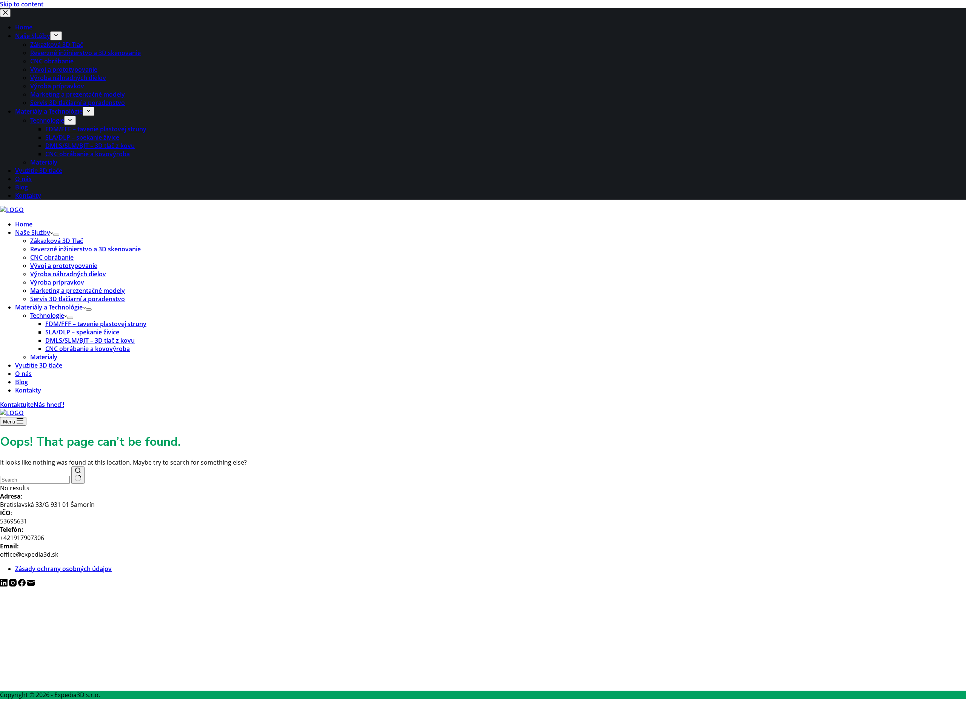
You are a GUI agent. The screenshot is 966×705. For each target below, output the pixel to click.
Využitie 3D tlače (38, 365)
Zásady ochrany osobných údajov (63, 569)
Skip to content (21, 4)
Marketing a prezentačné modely (77, 290)
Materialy (43, 357)
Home (23, 224)
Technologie (47, 315)
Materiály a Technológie (49, 307)
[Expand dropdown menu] (56, 235)
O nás (23, 373)
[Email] (31, 584)
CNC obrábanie (52, 257)
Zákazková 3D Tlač (56, 241)
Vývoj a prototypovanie (63, 266)
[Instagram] (13, 584)
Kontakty (28, 390)
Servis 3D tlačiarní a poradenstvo (77, 299)
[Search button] (78, 475)
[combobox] (35, 480)
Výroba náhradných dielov (68, 274)
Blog (21, 382)
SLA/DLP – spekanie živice (82, 332)
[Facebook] (22, 584)
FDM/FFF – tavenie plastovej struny (95, 324)
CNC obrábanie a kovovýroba (87, 349)
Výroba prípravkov (57, 282)
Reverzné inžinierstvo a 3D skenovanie (85, 249)
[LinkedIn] (4, 584)
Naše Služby (32, 232)
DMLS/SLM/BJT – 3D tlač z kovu (90, 340)
